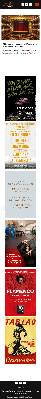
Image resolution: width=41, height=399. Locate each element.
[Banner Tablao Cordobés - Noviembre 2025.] (20, 266)
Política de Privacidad (24, 391)
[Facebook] (22, 4)
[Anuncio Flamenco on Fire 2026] (20, 169)
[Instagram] (30, 4)
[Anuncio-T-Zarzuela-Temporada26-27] (20, 218)
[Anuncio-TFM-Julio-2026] (20, 315)
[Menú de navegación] (37, 4)
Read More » (33, 53)
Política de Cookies (21, 393)
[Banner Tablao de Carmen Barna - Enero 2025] (20, 364)
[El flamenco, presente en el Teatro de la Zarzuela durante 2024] (20, 27)
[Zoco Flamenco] (7, 4)
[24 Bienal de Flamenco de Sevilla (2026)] (20, 120)
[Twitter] (26, 4)
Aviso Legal (35, 391)
